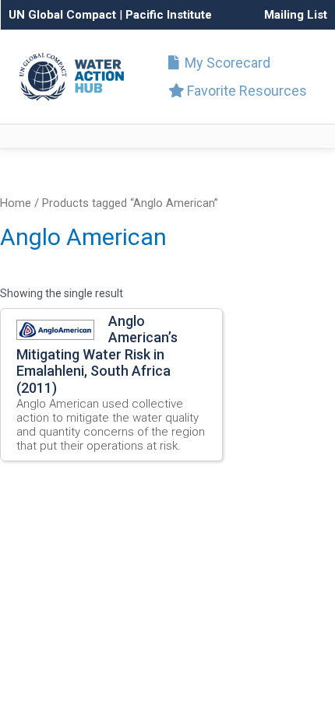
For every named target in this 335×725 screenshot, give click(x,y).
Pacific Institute (168, 15)
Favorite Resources (245, 90)
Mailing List (295, 15)
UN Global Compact (62, 15)
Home (15, 203)
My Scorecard (226, 62)
